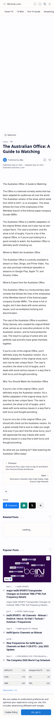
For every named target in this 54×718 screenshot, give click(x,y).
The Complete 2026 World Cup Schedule (28, 660)
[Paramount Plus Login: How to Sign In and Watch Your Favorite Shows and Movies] (27, 466)
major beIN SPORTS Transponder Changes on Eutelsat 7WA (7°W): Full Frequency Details (26, 594)
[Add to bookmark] (48, 558)
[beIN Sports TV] (25, 628)
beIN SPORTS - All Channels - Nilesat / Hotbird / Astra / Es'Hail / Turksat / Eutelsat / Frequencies (26, 618)
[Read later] (45, 160)
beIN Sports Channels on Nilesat (24, 632)
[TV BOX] (20, 11)
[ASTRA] (20, 611)
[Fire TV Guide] (34, 11)
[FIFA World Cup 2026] (43, 656)
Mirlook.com (14, 4)
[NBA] (14, 683)
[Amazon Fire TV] (39, 670)
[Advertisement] (27, 45)
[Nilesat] (35, 628)
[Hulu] (14, 676)
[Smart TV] (9, 11)
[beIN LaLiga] (29, 611)
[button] (4, 4)
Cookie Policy (11, 712)
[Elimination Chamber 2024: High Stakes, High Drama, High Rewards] (27, 478)
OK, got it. (36, 712)
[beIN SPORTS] (23, 586)
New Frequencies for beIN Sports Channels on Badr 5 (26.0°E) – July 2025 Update (27, 646)
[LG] (39, 676)
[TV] (6, 491)
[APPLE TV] (14, 670)
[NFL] (39, 683)
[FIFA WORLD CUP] (25, 656)
